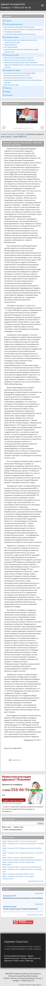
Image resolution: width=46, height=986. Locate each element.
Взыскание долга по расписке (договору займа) (19, 73)
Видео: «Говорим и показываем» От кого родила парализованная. (18, 877)
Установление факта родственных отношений (19, 34)
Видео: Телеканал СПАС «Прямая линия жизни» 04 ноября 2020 (22, 849)
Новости (8, 88)
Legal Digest (20, 134)
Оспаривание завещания (12, 32)
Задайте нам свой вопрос (13, 800)
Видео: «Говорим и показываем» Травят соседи (18, 874)
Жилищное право (12, 55)
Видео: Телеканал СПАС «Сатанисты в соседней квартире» (22, 867)
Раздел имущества (10, 45)
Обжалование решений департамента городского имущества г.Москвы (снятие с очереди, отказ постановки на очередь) (24, 65)
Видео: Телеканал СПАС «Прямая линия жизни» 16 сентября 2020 (22, 854)
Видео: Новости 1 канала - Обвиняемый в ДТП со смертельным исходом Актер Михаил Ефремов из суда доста (22, 859)
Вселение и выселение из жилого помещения (19, 60)
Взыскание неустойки (11, 85)
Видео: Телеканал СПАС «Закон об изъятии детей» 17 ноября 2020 (22, 845)
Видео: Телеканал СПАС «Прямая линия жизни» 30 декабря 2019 (22, 870)
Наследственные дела (14, 24)
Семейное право (11, 37)
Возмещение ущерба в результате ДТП (17, 75)
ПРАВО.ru (38, 740)
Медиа (7, 92)
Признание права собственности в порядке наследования (23, 29)
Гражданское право (12, 70)
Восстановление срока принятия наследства (19, 27)
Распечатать (16, 760)
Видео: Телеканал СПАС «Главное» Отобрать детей (19, 841)
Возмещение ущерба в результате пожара (18, 78)
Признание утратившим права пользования (18, 58)
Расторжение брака (10, 47)
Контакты (8, 95)
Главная (8, 21)
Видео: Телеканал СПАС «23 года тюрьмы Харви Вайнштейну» (18, 863)
